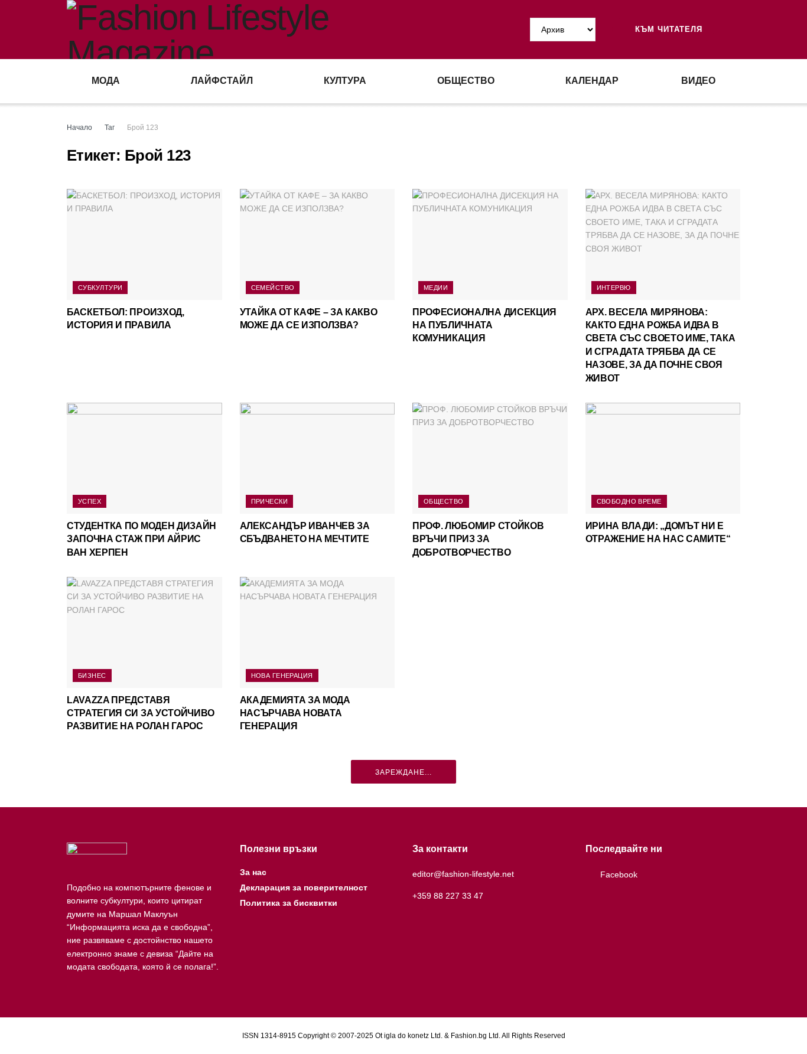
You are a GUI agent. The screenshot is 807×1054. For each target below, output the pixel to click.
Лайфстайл (222, 81)
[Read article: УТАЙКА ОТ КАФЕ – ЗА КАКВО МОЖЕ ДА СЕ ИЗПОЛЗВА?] (317, 244)
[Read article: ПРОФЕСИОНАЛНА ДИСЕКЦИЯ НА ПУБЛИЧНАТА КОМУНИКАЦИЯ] (490, 244)
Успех (89, 501)
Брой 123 (142, 127)
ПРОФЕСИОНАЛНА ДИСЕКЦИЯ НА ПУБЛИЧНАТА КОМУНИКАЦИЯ (484, 325)
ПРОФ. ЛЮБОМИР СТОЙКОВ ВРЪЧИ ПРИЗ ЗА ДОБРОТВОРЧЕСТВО (478, 539)
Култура (345, 81)
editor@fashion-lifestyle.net (463, 874)
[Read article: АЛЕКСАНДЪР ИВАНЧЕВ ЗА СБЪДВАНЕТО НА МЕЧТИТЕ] (317, 458)
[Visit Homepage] (235, 29)
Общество (465, 81)
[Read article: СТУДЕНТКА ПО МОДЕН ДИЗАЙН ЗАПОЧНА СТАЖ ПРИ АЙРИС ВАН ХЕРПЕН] (144, 458)
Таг (110, 127)
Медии (436, 287)
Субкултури (100, 287)
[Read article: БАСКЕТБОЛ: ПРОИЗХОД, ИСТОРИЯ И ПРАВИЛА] (144, 244)
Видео (698, 81)
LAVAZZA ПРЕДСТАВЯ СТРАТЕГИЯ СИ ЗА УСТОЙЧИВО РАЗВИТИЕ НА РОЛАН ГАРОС (140, 713)
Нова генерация (282, 675)
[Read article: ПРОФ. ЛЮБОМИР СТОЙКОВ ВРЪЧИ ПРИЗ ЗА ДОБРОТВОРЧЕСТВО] (490, 458)
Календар (592, 81)
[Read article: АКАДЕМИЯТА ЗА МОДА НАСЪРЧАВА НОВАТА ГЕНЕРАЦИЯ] (317, 632)
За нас (253, 872)
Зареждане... (403, 772)
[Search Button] (735, 29)
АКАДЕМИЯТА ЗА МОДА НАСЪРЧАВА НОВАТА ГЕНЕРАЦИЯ (295, 713)
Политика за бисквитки (288, 903)
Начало (79, 127)
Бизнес (92, 675)
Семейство (273, 287)
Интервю (614, 287)
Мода (106, 81)
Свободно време (629, 501)
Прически (269, 501)
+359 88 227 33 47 (447, 895)
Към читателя (667, 29)
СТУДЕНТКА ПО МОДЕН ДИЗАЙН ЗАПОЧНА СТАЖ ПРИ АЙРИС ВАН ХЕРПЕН (141, 539)
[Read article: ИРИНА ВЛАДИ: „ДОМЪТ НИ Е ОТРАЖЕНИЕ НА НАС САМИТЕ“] (663, 458)
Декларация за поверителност (303, 887)
